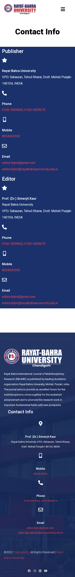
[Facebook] (29, 571)
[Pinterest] (40, 571)
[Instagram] (35, 571)
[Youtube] (45, 571)
